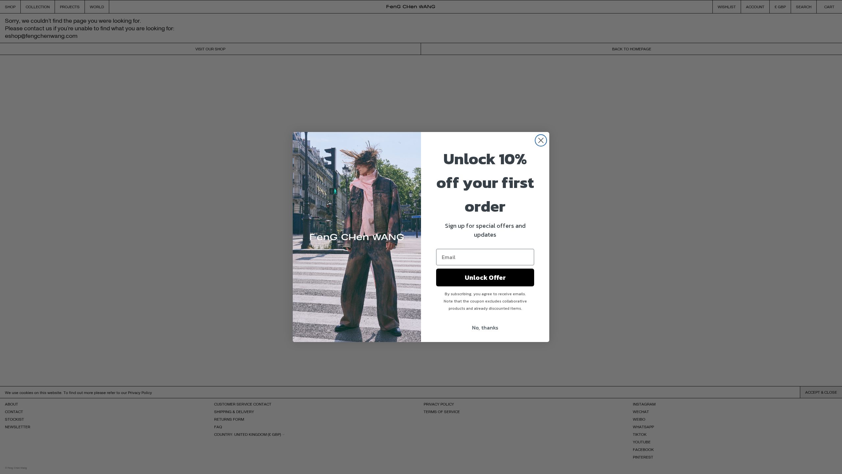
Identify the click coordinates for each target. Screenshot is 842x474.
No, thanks (485, 327)
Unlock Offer (485, 277)
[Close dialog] (541, 140)
